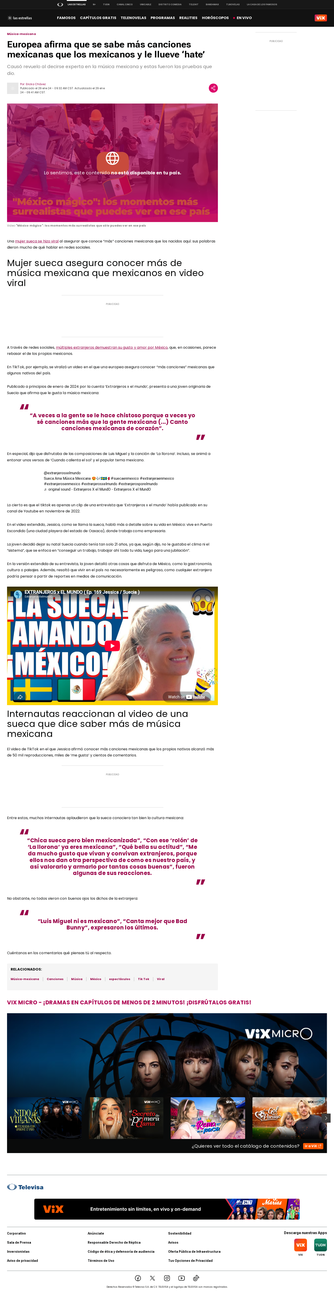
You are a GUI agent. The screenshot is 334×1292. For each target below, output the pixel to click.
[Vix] (321, 18)
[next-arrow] (326, 1118)
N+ (94, 4)
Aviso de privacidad (22, 1260)
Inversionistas (18, 1251)
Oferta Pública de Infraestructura (194, 1251)
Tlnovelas (233, 4)
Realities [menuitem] (188, 17)
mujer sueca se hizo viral (37, 241)
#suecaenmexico (125, 478)
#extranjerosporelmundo (138, 484)
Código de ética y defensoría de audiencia (121, 1251)
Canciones (55, 979)
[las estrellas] (19, 18)
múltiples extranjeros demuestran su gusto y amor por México (112, 347)
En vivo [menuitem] (244, 17)
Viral (160, 979)
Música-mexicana (21, 34)
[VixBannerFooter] (167, 1209)
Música (76, 979)
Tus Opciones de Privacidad (190, 1260)
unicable (145, 4)
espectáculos (119, 979)
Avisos (173, 1242)
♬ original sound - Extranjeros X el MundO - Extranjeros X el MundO (97, 489)
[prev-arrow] (4, 1118)
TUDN (106, 4)
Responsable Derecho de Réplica (114, 1242)
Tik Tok (143, 979)
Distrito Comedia (170, 4)
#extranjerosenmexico (62, 484)
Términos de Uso (101, 1260)
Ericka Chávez (36, 84)
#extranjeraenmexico (157, 478)
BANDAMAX (212, 4)
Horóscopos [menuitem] (215, 17)
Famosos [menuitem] (66, 17)
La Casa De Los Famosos (262, 4)
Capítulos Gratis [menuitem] (98, 17)
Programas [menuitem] (163, 17)
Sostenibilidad (179, 1233)
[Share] (213, 88)
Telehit (194, 4)
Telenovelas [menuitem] (133, 17)
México (95, 979)
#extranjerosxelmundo (99, 484)
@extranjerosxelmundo (62, 473)
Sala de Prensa (19, 1242)
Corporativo (16, 1233)
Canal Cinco (125, 4)
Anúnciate (96, 1233)
